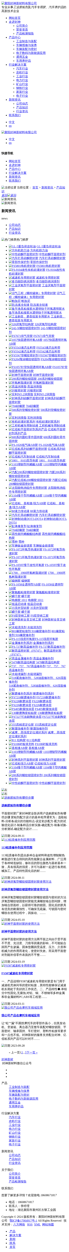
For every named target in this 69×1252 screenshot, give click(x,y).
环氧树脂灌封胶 (43, 382)
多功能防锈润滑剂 (48, 281)
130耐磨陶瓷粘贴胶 (50, 713)
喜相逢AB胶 (37, 748)
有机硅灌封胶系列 (48, 421)
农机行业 (22, 72)
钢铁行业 (22, 88)
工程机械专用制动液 (52, 425)
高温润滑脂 (34, 386)
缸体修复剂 (34, 526)
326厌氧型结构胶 (46, 324)
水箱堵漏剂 (34, 674)
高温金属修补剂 (43, 658)
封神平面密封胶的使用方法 (19, 931)
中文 (12, 122)
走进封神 (15, 165)
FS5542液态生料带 (48, 351)
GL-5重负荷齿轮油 (49, 246)
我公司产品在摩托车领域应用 (20, 1015)
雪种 (21, 541)
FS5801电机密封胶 (48, 265)
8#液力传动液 (39, 511)
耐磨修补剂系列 (43, 693)
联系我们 (15, 180)
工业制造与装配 (26, 41)
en (10, 125)
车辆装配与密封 (26, 49)
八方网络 (19, 1224)
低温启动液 (34, 604)
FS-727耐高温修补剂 (52, 646)
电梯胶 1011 (35, 600)
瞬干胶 (25, 596)
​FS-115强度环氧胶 (46, 639)
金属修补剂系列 (43, 642)
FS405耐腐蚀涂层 (46, 709)
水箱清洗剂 (34, 627)
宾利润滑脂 (34, 417)
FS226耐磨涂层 (42, 705)
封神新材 (7, 1059)
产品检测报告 (25, 33)
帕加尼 (25, 300)
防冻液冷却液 (39, 304)
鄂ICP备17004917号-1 (23, 1220)
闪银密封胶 (34, 390)
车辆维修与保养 (26, 45)
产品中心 (15, 169)
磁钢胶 (25, 580)
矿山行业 (22, 84)
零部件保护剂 (39, 262)
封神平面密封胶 (43, 374)
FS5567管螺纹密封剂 (52, 355)
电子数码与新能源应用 (31, 52)
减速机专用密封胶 (48, 277)
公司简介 (22, 25)
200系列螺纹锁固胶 (50, 378)
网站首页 (15, 161)
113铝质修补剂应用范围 (16, 847)
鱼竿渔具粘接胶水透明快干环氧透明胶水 (35, 312)
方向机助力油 (39, 250)
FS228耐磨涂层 (42, 701)
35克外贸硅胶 (39, 607)
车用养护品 (23, 60)
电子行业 (22, 95)
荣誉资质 (22, 29)
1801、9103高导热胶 (52, 460)
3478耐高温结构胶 (48, 662)
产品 (12, 1231)
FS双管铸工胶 (40, 615)
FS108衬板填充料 (46, 744)
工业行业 (22, 76)
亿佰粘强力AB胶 (45, 763)
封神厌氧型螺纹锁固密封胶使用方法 (25, 889)
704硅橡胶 (32, 406)
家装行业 (22, 91)
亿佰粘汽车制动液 (48, 456)
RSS (30, 1224)
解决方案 (15, 1235)
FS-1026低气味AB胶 (52, 444)
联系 (12, 1243)
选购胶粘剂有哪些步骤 (16, 805)
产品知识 (22, 107)
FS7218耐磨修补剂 (48, 697)
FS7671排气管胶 (43, 336)
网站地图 (48, 1224)
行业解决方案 (17, 172)
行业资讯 (22, 111)
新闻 (12, 1239)
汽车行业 (22, 68)
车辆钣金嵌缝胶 (43, 545)
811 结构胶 (33, 740)
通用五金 (22, 56)
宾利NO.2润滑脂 (44, 394)
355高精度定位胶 (46, 724)
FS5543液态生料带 (48, 347)
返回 (4, 195)
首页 (35, 187)
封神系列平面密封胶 (52, 759)
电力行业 (22, 80)
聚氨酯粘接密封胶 (48, 592)
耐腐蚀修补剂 (39, 728)
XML (37, 1224)
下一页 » (32, 1052)
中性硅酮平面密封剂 (52, 254)
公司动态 (22, 103)
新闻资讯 (15, 176)
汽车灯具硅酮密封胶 (52, 258)
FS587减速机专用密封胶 (17, 973)
